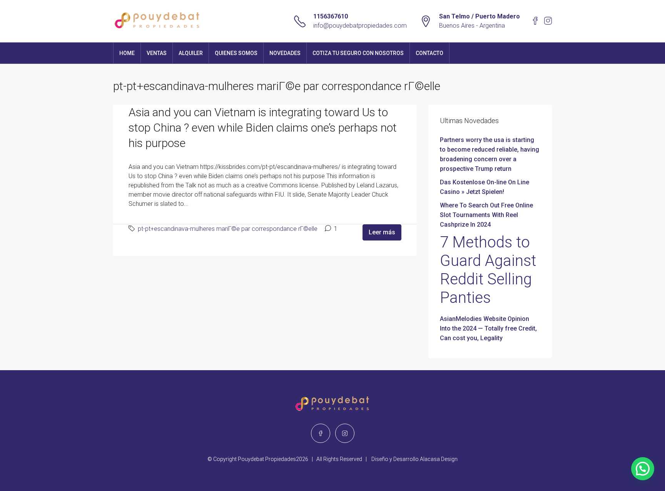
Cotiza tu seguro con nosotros (358, 53)
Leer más (382, 232)
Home (127, 53)
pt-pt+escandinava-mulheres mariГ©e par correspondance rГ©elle (227, 228)
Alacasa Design (439, 459)
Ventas (157, 53)
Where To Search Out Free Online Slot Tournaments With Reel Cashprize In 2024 (486, 215)
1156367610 (330, 16)
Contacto (429, 53)
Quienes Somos (236, 53)
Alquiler (191, 53)
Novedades (285, 53)
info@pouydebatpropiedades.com (360, 25)
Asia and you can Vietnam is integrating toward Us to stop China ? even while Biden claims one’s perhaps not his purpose (263, 127)
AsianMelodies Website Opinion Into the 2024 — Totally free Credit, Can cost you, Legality (488, 328)
